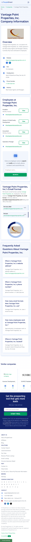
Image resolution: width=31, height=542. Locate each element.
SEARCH (15, 174)
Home (2, 7)
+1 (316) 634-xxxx (10, 84)
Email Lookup (5, 458)
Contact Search (5, 448)
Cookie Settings (6, 540)
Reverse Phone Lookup (7, 456)
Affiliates (3, 440)
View (23, 110)
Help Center (4, 469)
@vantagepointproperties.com (14, 115)
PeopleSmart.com (7, 424)
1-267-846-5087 (8, 496)
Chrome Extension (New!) (8, 461)
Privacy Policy (8, 422)
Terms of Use (24, 420)
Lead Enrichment (6, 451)
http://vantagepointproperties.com (15, 60)
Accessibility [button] (4, 536)
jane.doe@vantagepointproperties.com (12, 216)
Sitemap (3, 477)
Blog (2, 443)
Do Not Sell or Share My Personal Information (14, 471)
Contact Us (4, 466)
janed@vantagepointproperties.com (12, 209)
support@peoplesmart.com (11, 493)
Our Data (3, 453)
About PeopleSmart (6, 438)
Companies (9, 7)
